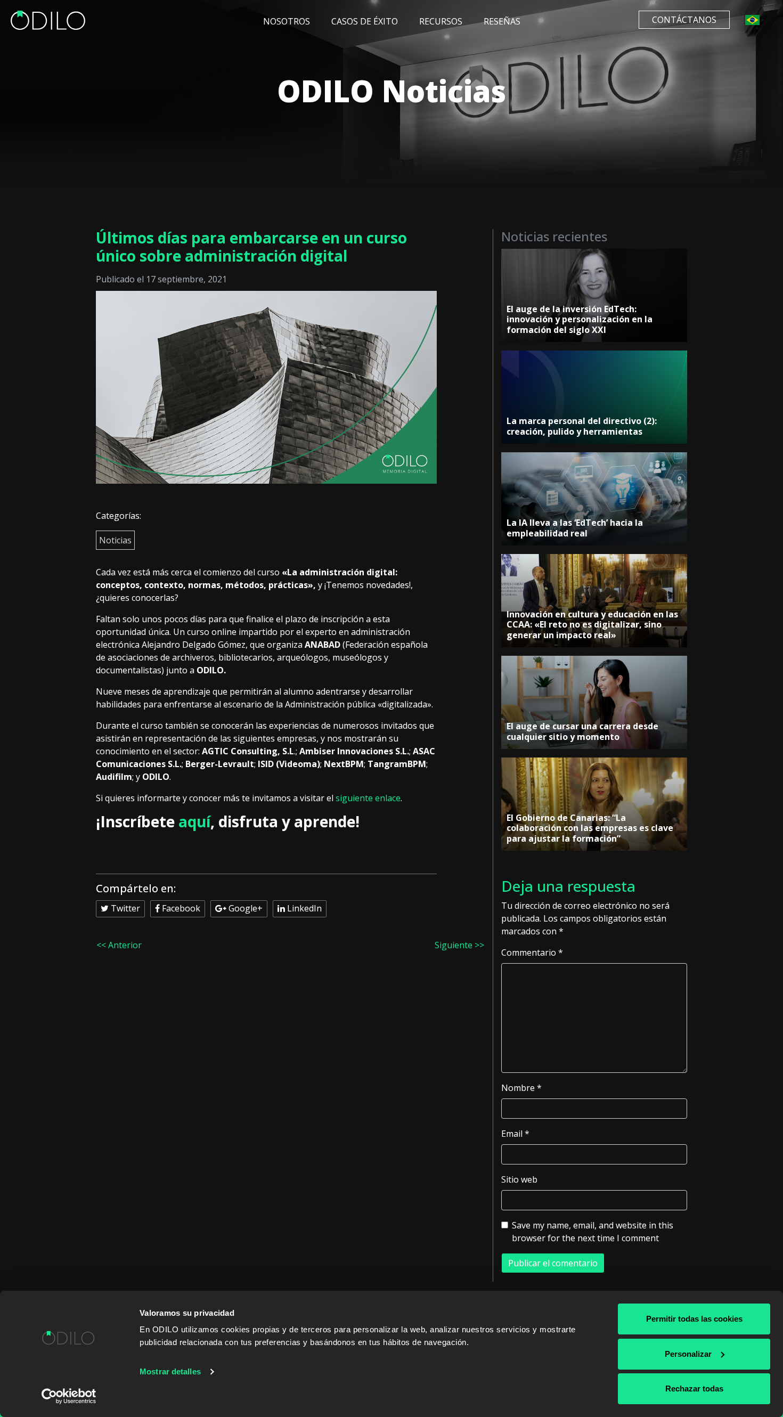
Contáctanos (684, 20)
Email (515, 1133)
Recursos (440, 21)
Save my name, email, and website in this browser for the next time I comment (592, 1231)
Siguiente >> (459, 945)
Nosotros (286, 21)
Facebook (180, 908)
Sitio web (519, 1179)
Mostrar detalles (170, 1371)
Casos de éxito (364, 21)
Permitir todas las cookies (694, 1318)
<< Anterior (119, 945)
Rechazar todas (694, 1388)
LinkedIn (303, 908)
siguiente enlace (368, 798)
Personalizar (688, 1353)
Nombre (521, 1088)
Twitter (124, 908)
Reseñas (502, 21)
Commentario (532, 952)
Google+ (244, 908)
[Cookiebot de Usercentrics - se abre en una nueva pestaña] (69, 1396)
